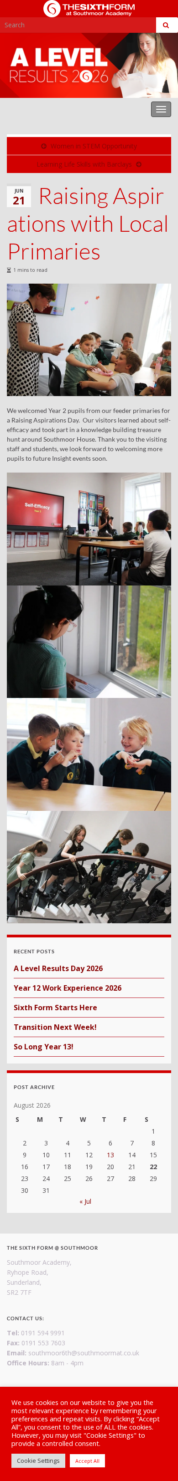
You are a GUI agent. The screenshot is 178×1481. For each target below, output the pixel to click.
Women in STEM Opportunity (94, 146)
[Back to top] (157, 1460)
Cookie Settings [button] (38, 1460)
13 (110, 1154)
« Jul (85, 1201)
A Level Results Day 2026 (58, 968)
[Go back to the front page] (89, 65)
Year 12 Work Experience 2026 (67, 988)
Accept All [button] (87, 1460)
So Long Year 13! (43, 1047)
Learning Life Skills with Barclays (84, 164)
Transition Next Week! (55, 1027)
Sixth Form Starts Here (55, 1008)
